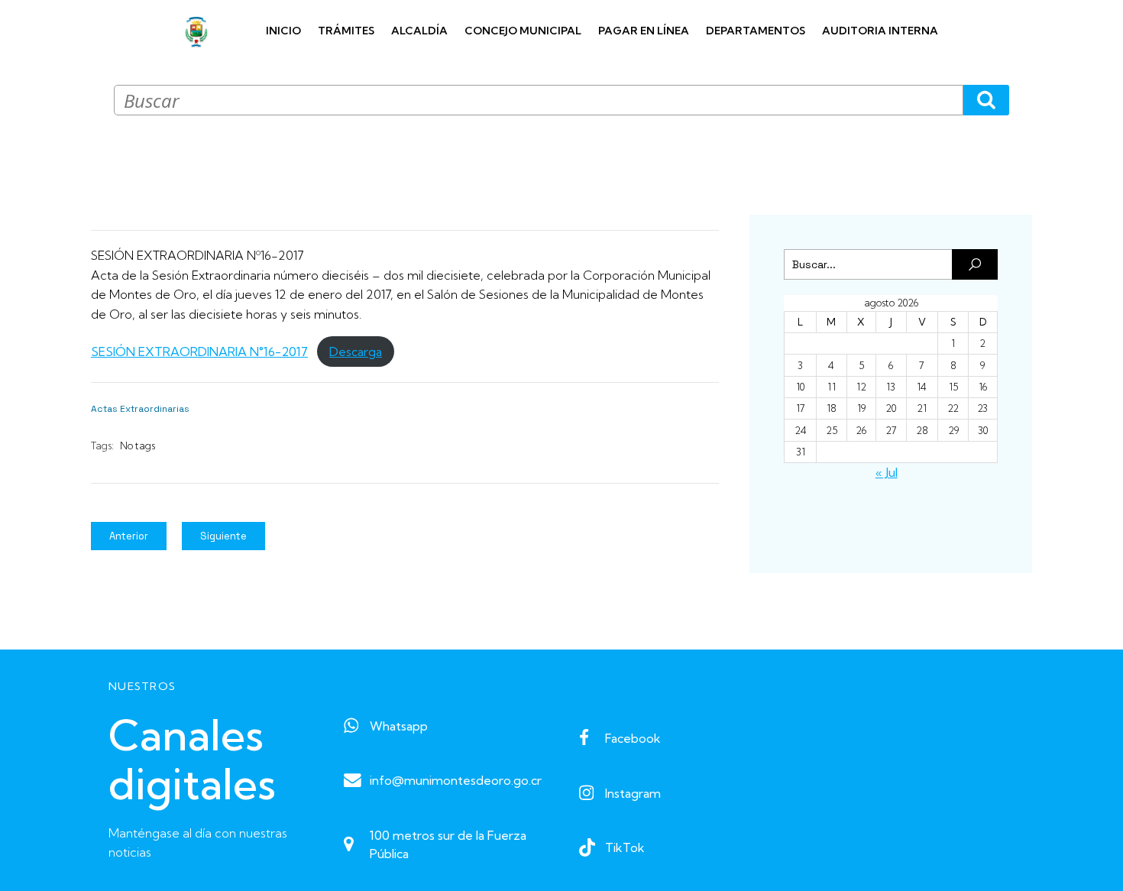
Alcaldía (419, 30)
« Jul (886, 472)
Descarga (355, 351)
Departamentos (755, 30)
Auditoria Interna (880, 30)
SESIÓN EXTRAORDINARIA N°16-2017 (199, 351)
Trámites (346, 30)
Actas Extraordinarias (140, 409)
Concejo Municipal (522, 30)
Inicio (283, 30)
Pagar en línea (643, 30)
